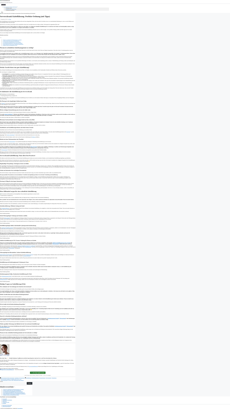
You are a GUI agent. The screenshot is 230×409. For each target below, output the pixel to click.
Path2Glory (4, 401)
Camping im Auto (5, 402)
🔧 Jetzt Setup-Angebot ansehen (37, 372)
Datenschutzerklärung (6, 406)
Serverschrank (48, 378)
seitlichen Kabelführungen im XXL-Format (61, 242)
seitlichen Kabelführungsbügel (7, 227)
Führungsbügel (7, 218)
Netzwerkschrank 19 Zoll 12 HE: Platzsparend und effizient (12, 380)
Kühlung (33, 137)
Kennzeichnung (42, 378)
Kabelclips (68, 131)
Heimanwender (9, 8)
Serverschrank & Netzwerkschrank (10, 6)
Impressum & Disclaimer (7, 405)
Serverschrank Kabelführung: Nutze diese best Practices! (12, 43)
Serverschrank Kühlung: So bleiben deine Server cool (11, 379)
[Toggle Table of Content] (1, 37)
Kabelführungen (28, 247)
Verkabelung (54, 378)
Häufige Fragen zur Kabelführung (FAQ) (10, 45)
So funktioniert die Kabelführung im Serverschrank (12, 42)
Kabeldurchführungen (4, 327)
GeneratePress (20, 408)
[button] (2, 12)
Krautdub (4, 403)
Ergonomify (4, 398)
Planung (3, 103)
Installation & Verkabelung (11, 9)
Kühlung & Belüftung (10, 10)
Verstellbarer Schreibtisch (7, 400)
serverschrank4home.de (33, 366)
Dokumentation (12, 141)
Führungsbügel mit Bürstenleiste (6, 254)
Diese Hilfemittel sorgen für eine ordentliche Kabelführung (13, 44)
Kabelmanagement (29, 254)
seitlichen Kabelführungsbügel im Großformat (26, 245)
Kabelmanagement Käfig (6, 276)
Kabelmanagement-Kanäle (53, 318)
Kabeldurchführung (5, 208)
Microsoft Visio (34, 146)
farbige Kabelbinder (8, 114)
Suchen (1, 381)
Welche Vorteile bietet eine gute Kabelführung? (11, 40)
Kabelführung (28, 378)
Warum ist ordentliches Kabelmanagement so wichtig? (12, 39)
